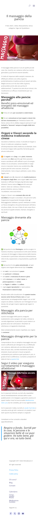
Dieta (16, 26)
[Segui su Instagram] (18, 513)
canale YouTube (29, 408)
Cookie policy (13, 474)
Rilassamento (23, 26)
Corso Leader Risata (11, 496)
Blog (10, 483)
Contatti (12, 486)
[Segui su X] (14, 513)
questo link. (15, 359)
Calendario (13, 492)
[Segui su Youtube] (23, 513)
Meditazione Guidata (13, 501)
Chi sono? (13, 480)
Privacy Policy (13, 470)
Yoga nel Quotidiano (22, 28)
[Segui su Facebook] (10, 513)
